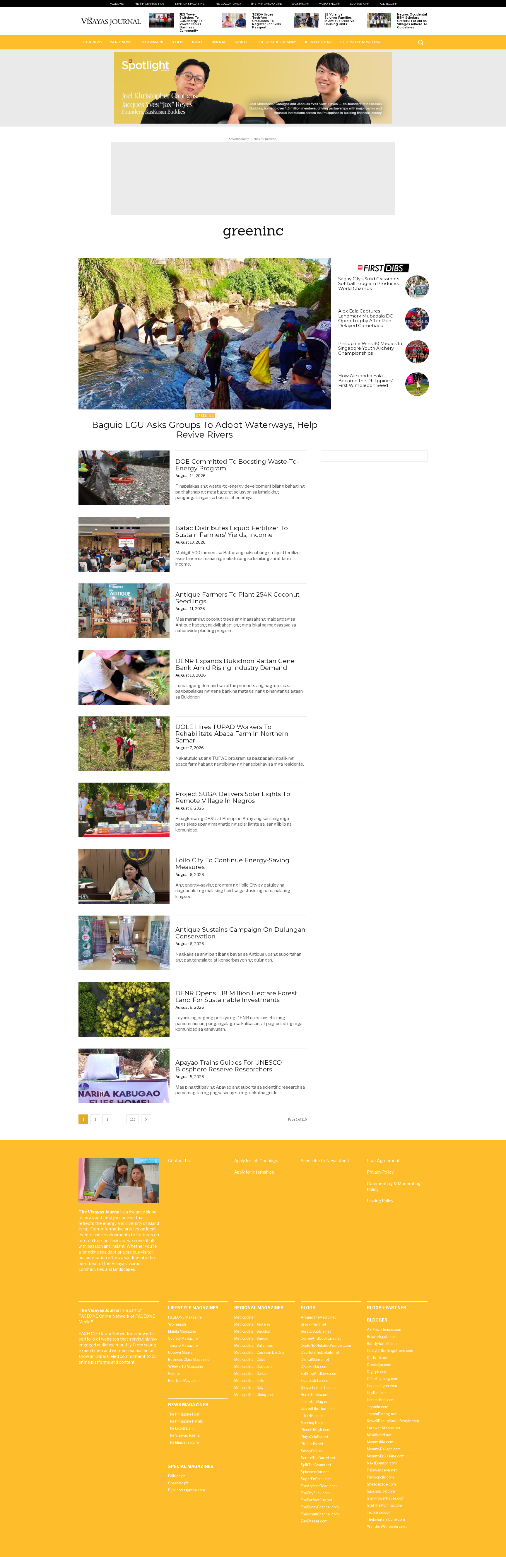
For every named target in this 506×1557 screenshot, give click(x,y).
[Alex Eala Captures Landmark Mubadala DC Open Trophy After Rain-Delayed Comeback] (417, 319)
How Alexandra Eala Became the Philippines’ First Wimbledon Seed (365, 380)
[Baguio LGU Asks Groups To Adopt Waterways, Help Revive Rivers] (204, 333)
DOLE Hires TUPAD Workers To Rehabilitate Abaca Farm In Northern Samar (231, 733)
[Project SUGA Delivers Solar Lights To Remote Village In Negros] (124, 810)
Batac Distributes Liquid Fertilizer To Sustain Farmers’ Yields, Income (231, 531)
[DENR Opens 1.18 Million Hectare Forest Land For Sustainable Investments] (124, 1009)
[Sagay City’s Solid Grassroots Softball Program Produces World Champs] (417, 287)
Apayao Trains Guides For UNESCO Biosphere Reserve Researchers (228, 1066)
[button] (420, 42)
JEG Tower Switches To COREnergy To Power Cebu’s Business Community (191, 23)
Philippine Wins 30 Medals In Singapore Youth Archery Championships (370, 348)
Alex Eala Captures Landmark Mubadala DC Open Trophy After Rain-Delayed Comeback (365, 318)
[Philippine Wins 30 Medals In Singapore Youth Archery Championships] (417, 352)
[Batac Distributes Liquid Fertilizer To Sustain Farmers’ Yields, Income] (124, 544)
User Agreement (383, 1160)
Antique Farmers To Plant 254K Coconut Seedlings (237, 598)
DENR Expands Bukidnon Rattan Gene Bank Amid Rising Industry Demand (235, 664)
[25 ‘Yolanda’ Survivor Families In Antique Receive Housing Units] (306, 20)
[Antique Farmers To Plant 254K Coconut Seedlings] (124, 610)
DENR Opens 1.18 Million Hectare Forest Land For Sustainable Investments (236, 996)
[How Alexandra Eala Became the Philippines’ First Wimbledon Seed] (417, 384)
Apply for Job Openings (256, 1160)
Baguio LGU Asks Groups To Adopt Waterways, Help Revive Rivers (204, 429)
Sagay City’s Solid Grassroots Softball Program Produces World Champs (368, 283)
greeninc (205, 415)
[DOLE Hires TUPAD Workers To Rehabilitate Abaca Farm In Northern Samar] (124, 743)
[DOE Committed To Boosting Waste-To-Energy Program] (124, 477)
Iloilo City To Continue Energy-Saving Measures (232, 863)
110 (132, 1119)
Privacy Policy (380, 1172)
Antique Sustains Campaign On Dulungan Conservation (240, 933)
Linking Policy (380, 1200)
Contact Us (179, 1160)
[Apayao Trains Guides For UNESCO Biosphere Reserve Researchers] (124, 1076)
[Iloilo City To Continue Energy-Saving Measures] (124, 876)
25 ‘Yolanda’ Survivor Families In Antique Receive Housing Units (339, 19)
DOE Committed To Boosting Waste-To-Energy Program (237, 465)
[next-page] (146, 1119)
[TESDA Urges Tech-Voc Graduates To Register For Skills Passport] (234, 20)
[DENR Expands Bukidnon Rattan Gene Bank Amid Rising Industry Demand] (124, 677)
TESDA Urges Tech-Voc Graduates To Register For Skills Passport (266, 21)
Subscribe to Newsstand (325, 1160)
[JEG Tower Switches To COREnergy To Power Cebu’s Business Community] (161, 20)
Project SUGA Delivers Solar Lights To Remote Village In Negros (232, 797)
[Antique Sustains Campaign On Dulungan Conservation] (124, 943)
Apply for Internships (254, 1172)
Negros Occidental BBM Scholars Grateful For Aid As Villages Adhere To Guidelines (412, 21)
